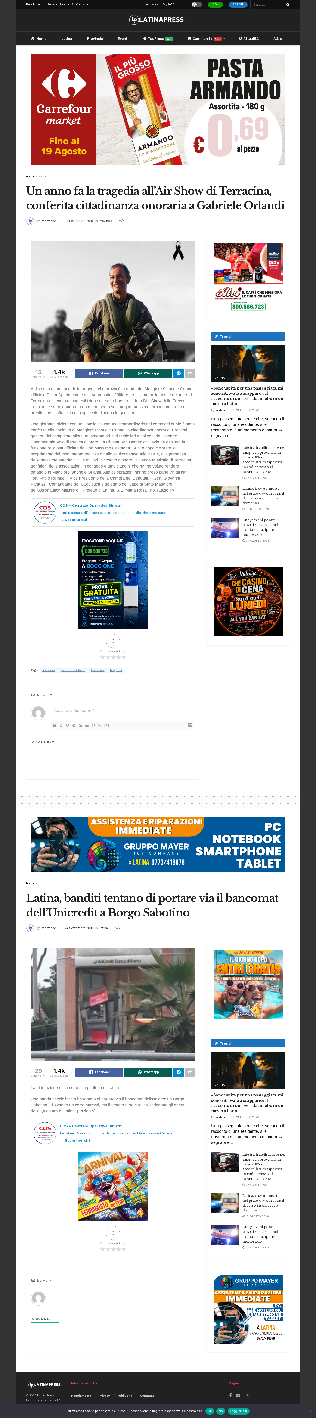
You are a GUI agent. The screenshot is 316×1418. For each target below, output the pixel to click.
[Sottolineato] (67, 725)
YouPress (159, 39)
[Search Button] (287, 4)
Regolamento (35, 4)
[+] (106, 725)
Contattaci (83, 4)
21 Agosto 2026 (247, 410)
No (221, 1411)
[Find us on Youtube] (238, 1395)
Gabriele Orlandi (73, 670)
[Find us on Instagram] (246, 1395)
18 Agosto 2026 (257, 509)
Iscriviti (238, 4)
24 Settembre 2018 (79, 221)
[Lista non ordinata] (87, 725)
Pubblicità (66, 4)
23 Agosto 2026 (257, 540)
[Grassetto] (54, 725)
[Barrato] (74, 725)
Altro (277, 39)
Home (41, 39)
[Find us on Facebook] (230, 1395)
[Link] (100, 725)
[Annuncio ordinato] (80, 725)
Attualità (250, 39)
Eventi (123, 39)
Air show (48, 670)
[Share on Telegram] (178, 373)
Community (205, 39)
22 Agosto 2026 (257, 478)
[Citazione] (93, 725)
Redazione (48, 221)
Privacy (52, 4)
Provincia (95, 39)
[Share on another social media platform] (190, 373)
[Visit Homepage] (158, 20)
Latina (66, 39)
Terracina (98, 670)
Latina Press (45, 1395)
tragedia (116, 670)
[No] (310, 1411)
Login (215, 4)
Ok (210, 1411)
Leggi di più (238, 1411)
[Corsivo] (61, 725)
